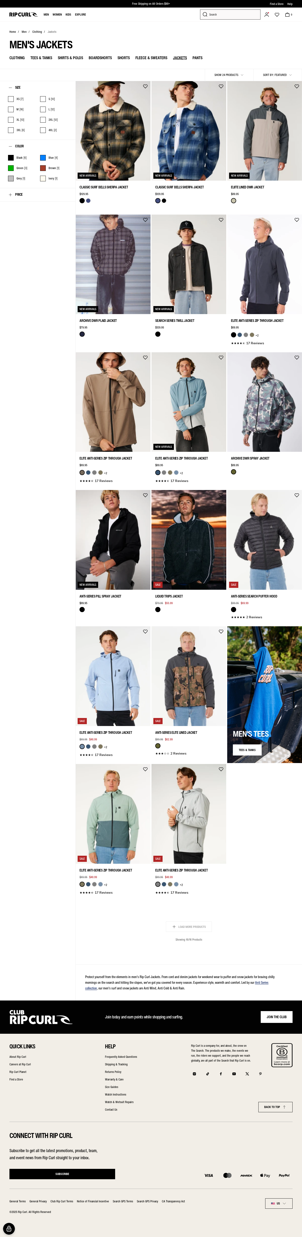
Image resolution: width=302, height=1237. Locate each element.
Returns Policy (113, 1071)
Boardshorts (100, 58)
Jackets (52, 31)
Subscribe (62, 1173)
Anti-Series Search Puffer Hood (254, 596)
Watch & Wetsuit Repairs (119, 1102)
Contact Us (111, 1109)
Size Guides (111, 1086)
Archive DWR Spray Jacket (250, 458)
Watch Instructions (115, 1094)
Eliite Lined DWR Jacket (247, 187)
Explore (80, 14)
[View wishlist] (277, 14)
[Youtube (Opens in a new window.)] (234, 1074)
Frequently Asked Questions (121, 1056)
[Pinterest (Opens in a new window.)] (260, 1074)
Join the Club (277, 1017)
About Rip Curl (17, 1056)
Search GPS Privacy (147, 1201)
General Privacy (38, 1201)
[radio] (82, 200)
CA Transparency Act (173, 1201)
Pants (197, 58)
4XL (234, 307)
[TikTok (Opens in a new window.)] (207, 1074)
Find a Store (277, 3)
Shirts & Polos (70, 58)
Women (57, 14)
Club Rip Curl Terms (61, 1201)
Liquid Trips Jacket (169, 596)
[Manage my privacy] (9, 1229)
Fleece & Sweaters (151, 58)
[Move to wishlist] (145, 86)
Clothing (37, 31)
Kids (68, 14)
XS (82, 174)
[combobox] (279, 1203)
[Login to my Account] (266, 14)
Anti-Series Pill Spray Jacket (100, 596)
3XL (144, 307)
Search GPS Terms (123, 1201)
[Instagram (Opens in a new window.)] (194, 1074)
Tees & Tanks (41, 58)
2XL (133, 174)
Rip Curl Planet (17, 1071)
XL (123, 174)
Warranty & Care (114, 1079)
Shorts (123, 58)
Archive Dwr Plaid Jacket (98, 320)
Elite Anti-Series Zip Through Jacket (257, 320)
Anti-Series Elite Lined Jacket (176, 732)
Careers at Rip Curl (20, 1064)
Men (46, 14)
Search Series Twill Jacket (174, 320)
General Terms (17, 1201)
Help (290, 3)
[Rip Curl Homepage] (23, 14)
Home (12, 31)
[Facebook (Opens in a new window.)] (221, 1074)
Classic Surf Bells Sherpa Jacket (104, 187)
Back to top (272, 1106)
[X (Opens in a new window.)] (247, 1074)
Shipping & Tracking (116, 1064)
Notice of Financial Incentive (93, 1201)
